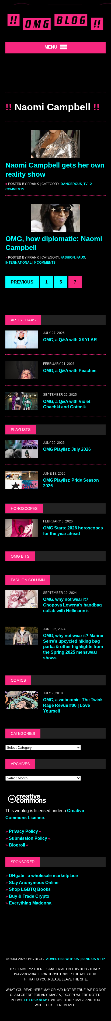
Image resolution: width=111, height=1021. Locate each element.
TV (86, 184)
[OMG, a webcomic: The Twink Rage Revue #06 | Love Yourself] (21, 705)
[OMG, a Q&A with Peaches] (21, 376)
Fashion (68, 257)
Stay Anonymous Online (33, 882)
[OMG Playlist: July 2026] (21, 454)
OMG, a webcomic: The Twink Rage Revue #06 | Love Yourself (73, 705)
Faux (81, 257)
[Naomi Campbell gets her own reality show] (55, 154)
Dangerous (71, 184)
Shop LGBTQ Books (30, 889)
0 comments (45, 262)
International (18, 262)
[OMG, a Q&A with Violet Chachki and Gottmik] (21, 407)
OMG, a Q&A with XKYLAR (70, 339)
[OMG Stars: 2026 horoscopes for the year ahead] (21, 533)
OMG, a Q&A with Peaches (69, 370)
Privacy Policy (23, 831)
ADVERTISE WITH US (62, 959)
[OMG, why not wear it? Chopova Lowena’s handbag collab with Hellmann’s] (21, 604)
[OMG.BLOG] (55, 21)
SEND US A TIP (93, 959)
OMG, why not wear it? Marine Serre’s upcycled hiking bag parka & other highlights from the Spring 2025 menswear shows (73, 646)
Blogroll (17, 845)
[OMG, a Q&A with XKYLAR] (21, 345)
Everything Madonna (30, 903)
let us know (35, 1000)
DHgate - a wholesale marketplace (43, 875)
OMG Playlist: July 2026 (67, 449)
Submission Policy (28, 838)
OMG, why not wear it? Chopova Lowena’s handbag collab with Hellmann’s (72, 605)
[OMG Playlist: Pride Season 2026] (21, 485)
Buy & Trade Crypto (29, 896)
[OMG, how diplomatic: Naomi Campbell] (55, 228)
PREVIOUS (22, 282)
